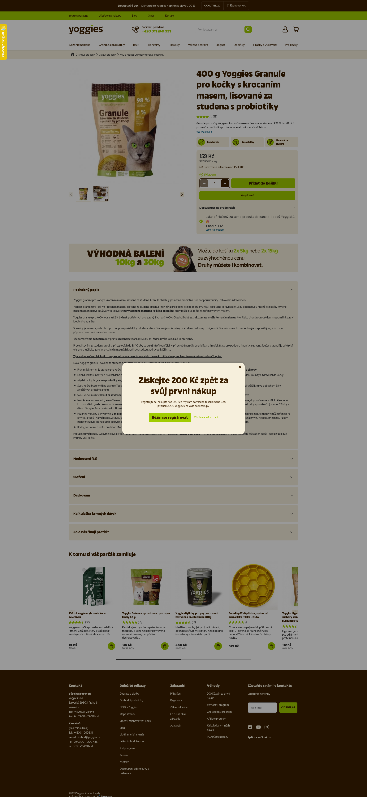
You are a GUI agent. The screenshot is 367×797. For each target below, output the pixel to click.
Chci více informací (206, 417)
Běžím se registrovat (170, 417)
